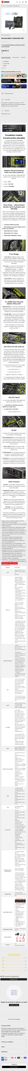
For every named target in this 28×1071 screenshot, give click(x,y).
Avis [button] (2, 976)
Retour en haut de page (14, 1019)
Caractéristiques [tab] (6, 57)
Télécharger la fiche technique (9, 563)
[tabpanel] (14, 64)
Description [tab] (16, 57)
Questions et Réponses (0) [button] (12, 976)
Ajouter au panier (14, 1066)
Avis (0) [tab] (23, 57)
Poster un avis (13, 979)
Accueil (3, 5)
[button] (22, 2)
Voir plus (3, 67)
